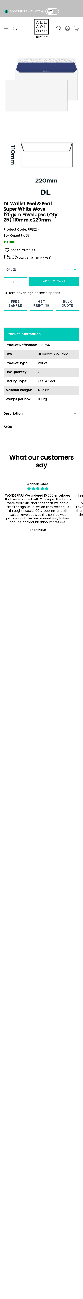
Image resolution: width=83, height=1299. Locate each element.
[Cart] (76, 28)
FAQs (8, 426)
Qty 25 (11, 269)
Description (13, 413)
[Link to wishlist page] (58, 28)
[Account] (67, 28)
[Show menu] (5, 28)
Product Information (24, 334)
